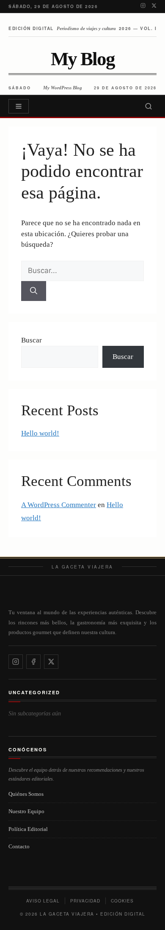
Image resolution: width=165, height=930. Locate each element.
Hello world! (40, 433)
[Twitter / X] (154, 6)
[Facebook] (33, 661)
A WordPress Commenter (58, 505)
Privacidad (85, 901)
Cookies (122, 901)
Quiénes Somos (26, 794)
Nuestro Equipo (26, 811)
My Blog (83, 59)
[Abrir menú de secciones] (18, 106)
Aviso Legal (43, 901)
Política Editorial (28, 829)
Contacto (19, 846)
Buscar (31, 340)
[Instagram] (143, 6)
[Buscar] (148, 106)
